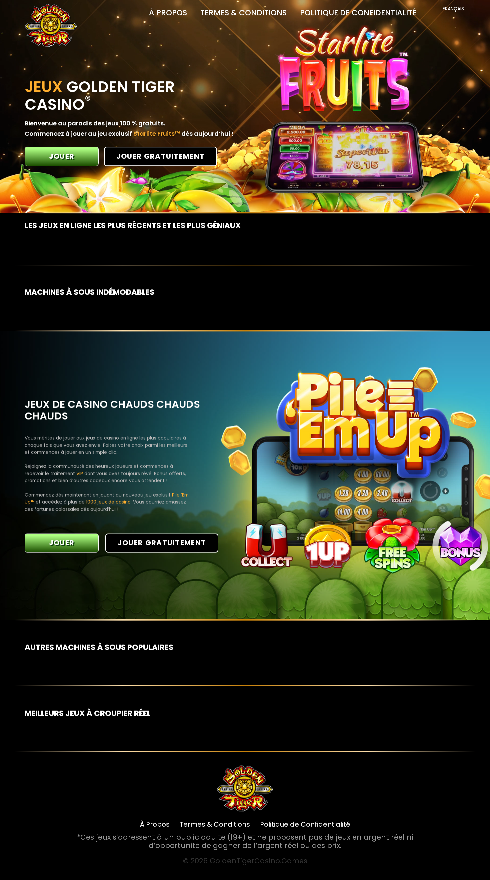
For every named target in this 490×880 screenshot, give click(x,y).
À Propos (168, 12)
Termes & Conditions (243, 12)
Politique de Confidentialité (358, 12)
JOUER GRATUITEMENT (160, 156)
